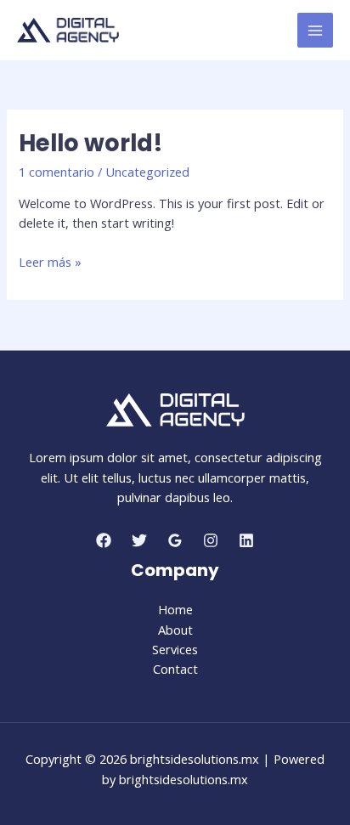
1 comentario (56, 171)
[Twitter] (139, 540)
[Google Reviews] (175, 540)
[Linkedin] (246, 540)
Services (175, 649)
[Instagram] (210, 540)
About (175, 629)
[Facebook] (103, 540)
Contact (175, 668)
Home (175, 609)
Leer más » (50, 262)
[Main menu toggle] (315, 30)
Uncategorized (147, 171)
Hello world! (91, 143)
